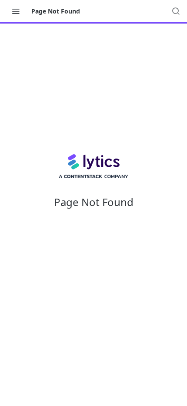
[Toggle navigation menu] (16, 11)
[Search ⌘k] (176, 11)
